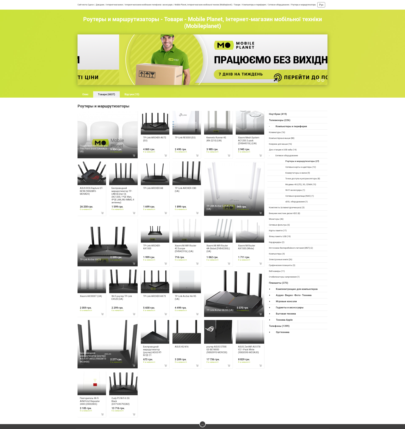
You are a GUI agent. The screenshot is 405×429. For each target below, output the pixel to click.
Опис (85, 94)
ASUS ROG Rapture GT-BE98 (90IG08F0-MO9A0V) (91, 191)
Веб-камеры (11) (277, 271)
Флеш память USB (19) (280, 236)
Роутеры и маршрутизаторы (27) (302, 161)
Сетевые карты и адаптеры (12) (300, 167)
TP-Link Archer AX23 (90, 259)
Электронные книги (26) (280, 259)
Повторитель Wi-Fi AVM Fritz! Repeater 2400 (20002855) (90, 401)
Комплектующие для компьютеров (297, 289)
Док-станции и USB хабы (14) (283, 149)
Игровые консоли (286, 301)
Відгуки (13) (132, 94)
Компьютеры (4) (277, 254)
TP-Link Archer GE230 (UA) (219, 310)
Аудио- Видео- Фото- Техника (294, 295)
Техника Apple (284, 319)
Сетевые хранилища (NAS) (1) (299, 196)
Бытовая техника (286, 313)
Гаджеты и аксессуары (289, 307)
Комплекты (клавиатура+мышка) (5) (287, 207)
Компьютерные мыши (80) (281, 138)
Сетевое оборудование (286, 155)
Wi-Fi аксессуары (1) (295, 190)
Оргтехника (282, 332)
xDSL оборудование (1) (296, 201)
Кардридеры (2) (276, 242)
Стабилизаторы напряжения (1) (284, 277)
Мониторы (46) (276, 219)
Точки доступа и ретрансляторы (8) (302, 178)
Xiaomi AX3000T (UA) (91, 296)
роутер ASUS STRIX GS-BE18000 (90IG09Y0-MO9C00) (216, 349)
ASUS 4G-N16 (182, 346)
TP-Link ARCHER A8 (153, 188)
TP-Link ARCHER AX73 (154, 296)
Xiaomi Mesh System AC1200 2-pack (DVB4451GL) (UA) (248, 140)
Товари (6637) (106, 94)
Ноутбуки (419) (278, 114)
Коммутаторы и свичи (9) (297, 173)
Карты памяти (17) (278, 230)
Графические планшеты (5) (282, 265)
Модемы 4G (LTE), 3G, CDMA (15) (300, 184)
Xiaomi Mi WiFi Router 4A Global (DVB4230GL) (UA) (218, 248)
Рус (321, 4)
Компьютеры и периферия (291, 126)
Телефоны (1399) (279, 326)
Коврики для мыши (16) (280, 144)
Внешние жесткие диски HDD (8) (284, 213)
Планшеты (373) (278, 282)
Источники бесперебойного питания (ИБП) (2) (291, 248)
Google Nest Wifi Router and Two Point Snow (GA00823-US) (94, 149)
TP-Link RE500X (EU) (185, 137)
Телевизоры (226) (279, 120)
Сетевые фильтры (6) (279, 225)
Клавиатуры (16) (277, 132)
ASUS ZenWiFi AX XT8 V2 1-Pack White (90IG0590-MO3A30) (249, 349)
